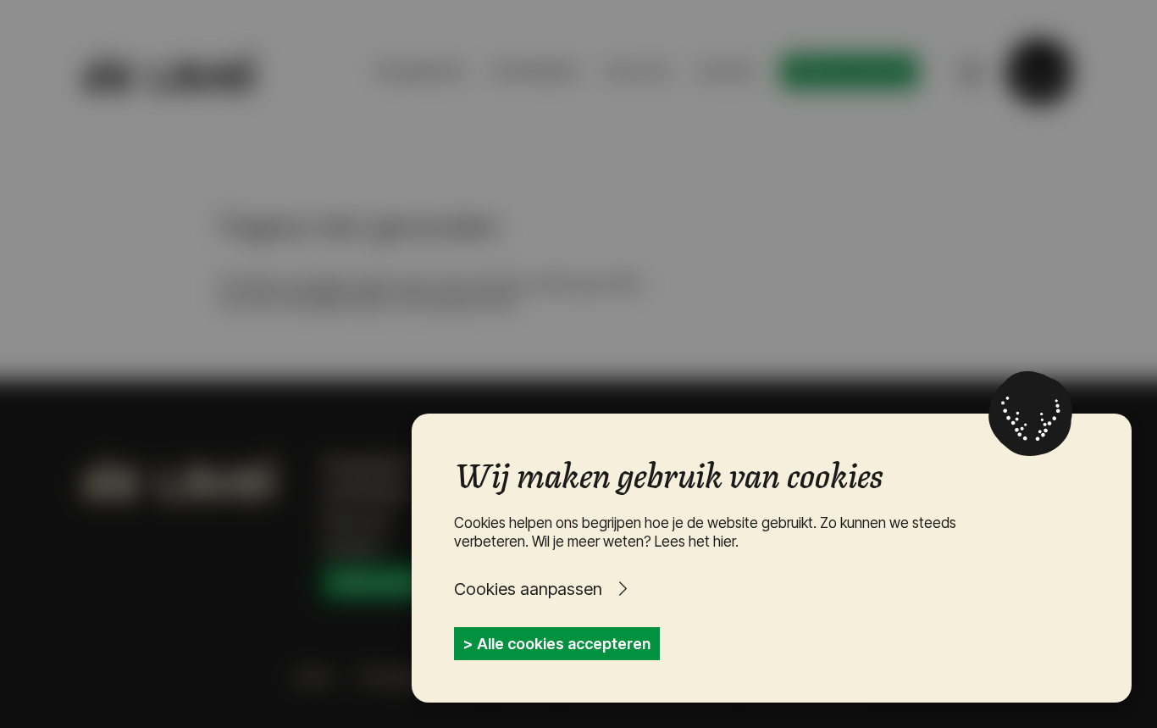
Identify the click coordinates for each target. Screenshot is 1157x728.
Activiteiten (534, 71)
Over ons (637, 71)
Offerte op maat (849, 72)
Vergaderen (420, 71)
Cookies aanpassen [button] (528, 589)
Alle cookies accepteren (563, 644)
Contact (726, 71)
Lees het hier (695, 541)
